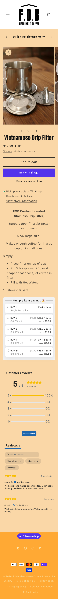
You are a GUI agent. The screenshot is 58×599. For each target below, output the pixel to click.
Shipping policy (17, 586)
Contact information (41, 586)
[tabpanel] (29, 483)
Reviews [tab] (13, 445)
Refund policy (31, 592)
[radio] (29, 308)
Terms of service (25, 581)
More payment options (29, 181)
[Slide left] (21, 131)
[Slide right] (36, 131)
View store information (21, 201)
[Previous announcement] (6, 37)
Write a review (29, 433)
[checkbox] (12, 467)
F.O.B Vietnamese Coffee (27, 576)
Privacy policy (46, 581)
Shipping (7, 151)
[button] (7, 14)
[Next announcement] (52, 37)
